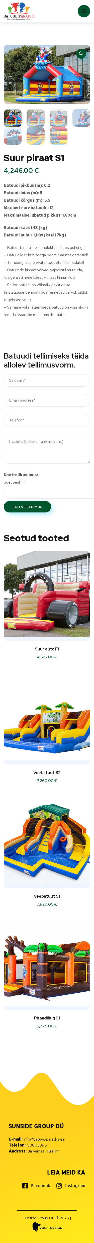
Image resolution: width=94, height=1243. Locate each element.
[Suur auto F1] (47, 594)
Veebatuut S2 (47, 772)
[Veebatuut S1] (47, 841)
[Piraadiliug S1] (47, 964)
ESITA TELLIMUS (27, 507)
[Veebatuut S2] (47, 717)
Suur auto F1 (47, 649)
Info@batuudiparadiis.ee (44, 1139)
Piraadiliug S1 (47, 1018)
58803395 (37, 1145)
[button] (81, 54)
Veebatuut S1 (47, 896)
